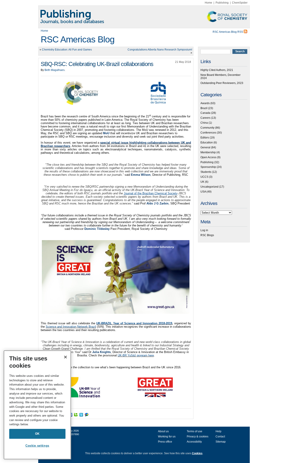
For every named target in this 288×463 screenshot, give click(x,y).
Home (208, 2)
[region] (37, 404)
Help (218, 431)
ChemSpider (240, 2)
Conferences (208, 132)
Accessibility (194, 441)
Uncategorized (209, 186)
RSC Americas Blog (78, 39)
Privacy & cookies (197, 436)
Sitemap (221, 441)
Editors (204, 137)
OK (37, 433)
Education (206, 142)
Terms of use (194, 431)
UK (202, 181)
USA (203, 191)
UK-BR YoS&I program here (136, 355)
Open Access (208, 157)
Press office (165, 441)
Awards (205, 103)
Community (207, 127)
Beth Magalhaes (55, 70)
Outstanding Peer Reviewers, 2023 (221, 83)
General (205, 147)
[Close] (65, 357)
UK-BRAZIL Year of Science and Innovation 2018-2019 (134, 323)
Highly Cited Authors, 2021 (216, 70)
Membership (208, 152)
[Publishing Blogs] (144, 17)
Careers (205, 117)
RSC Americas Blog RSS (228, 31)
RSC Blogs (207, 235)
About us (163, 431)
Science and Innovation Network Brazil (71, 326)
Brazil (203, 108)
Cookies (197, 453)
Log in (204, 230)
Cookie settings (37, 445)
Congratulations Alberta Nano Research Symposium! (160, 49)
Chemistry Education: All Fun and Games (67, 49)
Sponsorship (208, 167)
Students (205, 171)
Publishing (222, 2)
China (204, 122)
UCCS (204, 176)
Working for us (167, 436)
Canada (205, 112)
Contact (220, 436)
